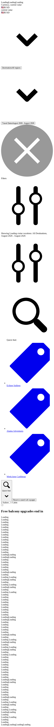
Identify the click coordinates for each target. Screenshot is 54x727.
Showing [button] (5, 233)
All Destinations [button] (39, 233)
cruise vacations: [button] (24, 233)
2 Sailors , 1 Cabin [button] (9, 502)
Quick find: (6, 491)
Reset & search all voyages (24, 500)
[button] (27, 37)
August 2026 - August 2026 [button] (13, 236)
